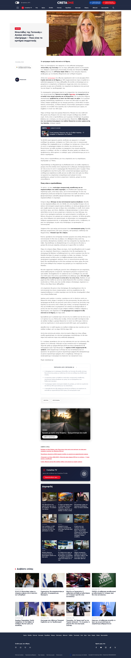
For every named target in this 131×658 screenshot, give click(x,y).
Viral (82, 635)
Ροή (37, 7)
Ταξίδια (70, 635)
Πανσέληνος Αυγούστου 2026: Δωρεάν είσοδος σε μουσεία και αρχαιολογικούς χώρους (64, 454)
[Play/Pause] (65, 424)
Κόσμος (87, 7)
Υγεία (89, 635)
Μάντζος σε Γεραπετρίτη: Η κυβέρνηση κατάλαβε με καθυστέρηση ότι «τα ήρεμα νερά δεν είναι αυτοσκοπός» (78, 594)
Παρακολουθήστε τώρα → (52, 477)
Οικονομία (77, 7)
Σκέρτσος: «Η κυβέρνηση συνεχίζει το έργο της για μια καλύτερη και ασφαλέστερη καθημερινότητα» (103, 622)
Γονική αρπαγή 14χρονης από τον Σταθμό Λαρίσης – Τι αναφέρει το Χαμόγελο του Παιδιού (67, 133)
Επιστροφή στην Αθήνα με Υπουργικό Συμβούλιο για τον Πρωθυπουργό (52, 621)
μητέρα (73, 94)
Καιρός (93, 635)
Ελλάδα (51, 7)
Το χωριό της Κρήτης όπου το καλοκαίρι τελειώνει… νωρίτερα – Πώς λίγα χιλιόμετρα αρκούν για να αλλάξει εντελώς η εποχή (65, 507)
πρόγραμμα (51, 78)
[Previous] (43, 424)
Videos (98, 635)
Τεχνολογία (76, 635)
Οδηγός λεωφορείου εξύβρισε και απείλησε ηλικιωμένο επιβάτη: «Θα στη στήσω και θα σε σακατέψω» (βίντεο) (81, 555)
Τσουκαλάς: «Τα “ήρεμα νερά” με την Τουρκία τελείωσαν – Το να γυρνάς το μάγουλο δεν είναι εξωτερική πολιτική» (78, 623)
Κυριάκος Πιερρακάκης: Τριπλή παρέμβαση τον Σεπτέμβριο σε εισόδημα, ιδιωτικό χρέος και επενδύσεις (24, 623)
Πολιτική (59, 7)
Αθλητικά (95, 7)
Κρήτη (43, 7)
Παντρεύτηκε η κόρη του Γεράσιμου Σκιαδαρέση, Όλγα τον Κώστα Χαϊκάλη (81, 506)
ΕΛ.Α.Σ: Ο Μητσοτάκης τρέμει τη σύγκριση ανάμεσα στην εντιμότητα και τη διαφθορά (26, 593)
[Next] (87, 424)
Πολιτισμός (59, 635)
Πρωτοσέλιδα (104, 7)
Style (85, 635)
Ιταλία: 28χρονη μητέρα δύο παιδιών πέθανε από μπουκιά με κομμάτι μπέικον (61, 461)
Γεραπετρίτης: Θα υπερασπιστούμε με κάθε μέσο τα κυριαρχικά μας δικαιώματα (52, 593)
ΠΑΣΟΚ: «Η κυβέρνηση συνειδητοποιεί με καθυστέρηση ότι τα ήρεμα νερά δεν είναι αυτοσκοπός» (104, 593)
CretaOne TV (28, 7)
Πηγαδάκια (68, 7)
